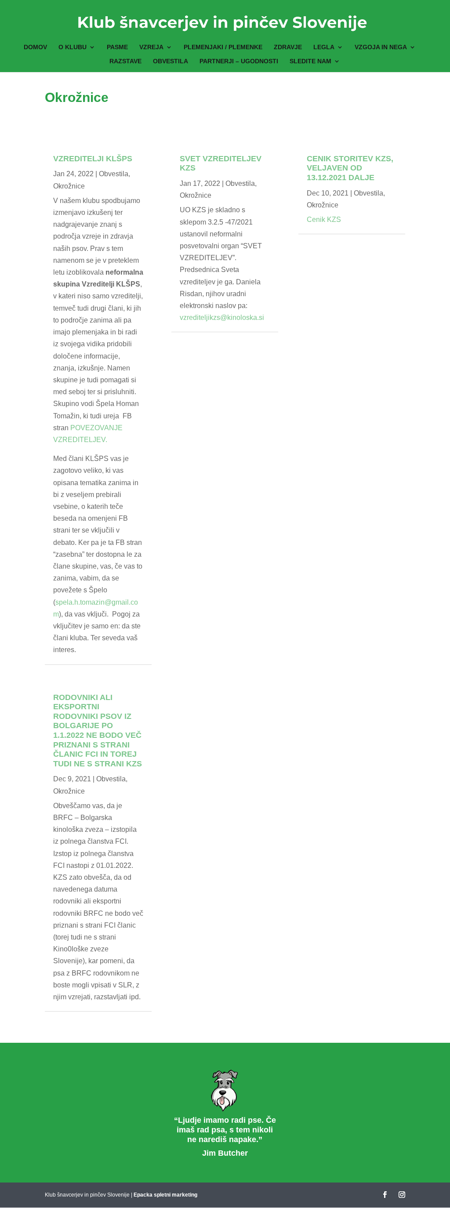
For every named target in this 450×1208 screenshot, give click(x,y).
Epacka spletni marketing (165, 1195)
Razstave (125, 61)
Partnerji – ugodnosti (239, 61)
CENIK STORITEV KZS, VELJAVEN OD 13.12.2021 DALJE (350, 168)
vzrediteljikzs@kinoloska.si (222, 317)
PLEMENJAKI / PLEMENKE (223, 47)
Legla (323, 47)
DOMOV (35, 47)
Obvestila (170, 61)
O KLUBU (72, 47)
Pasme (117, 47)
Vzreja (151, 47)
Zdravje (288, 47)
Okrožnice (69, 186)
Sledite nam (310, 61)
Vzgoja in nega (381, 47)
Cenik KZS (324, 219)
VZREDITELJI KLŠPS (92, 158)
